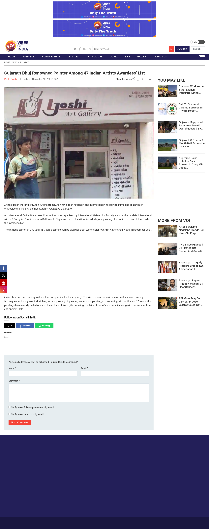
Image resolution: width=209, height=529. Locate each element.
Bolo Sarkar (96, 475)
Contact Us (40, 521)
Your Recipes (117, 475)
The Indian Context (16, 475)
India (30, 468)
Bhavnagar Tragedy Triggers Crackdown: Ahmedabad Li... (191, 266)
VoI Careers (179, 489)
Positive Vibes (13, 489)
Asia (61, 471)
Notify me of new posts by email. (27, 414)
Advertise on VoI (181, 468)
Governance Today (99, 468)
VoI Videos (162, 475)
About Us (27, 521)
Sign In (183, 48)
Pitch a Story (180, 479)
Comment (14, 381)
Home (7, 62)
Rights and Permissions (185, 493)
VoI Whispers (97, 471)
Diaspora (61, 464)
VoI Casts (162, 479)
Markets (31, 479)
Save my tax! (34, 482)
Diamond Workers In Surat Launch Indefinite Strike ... (191, 90)
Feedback (52, 521)
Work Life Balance (145, 493)
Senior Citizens (144, 486)
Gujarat (24, 62)
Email (84, 368)
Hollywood (83, 471)
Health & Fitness (145, 496)
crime (10, 482)
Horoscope (142, 468)
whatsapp (46, 325)
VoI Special (12, 486)
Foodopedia (114, 464)
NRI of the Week (67, 475)
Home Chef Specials (120, 468)
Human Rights (50, 464)
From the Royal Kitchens (123, 471)
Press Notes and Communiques (189, 471)
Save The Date (164, 468)
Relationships (143, 479)
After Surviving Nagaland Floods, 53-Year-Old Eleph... (192, 230)
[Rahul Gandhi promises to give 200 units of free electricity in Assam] (167, 231)
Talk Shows (162, 471)
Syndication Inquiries (183, 486)
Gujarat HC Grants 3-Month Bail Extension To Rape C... (192, 143)
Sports (140, 503)
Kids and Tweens (145, 500)
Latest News (13, 471)
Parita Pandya (11, 79)
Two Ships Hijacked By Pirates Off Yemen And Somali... (191, 248)
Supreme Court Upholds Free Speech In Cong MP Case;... (191, 162)
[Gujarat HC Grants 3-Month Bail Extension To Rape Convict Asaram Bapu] (167, 144)
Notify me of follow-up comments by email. (32, 407)
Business (29, 464)
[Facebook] (79, 49)
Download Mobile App (188, 522)
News (14, 62)
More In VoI (176, 464)
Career (16, 521)
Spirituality (142, 511)
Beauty (140, 507)
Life (137, 464)
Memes (160, 482)
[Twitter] (75, 49)
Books (81, 479)
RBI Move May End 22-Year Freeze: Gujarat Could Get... (191, 302)
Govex (91, 464)
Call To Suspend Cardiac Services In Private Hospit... (190, 107)
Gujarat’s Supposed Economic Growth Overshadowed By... (191, 125)
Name (12, 368)
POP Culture (81, 464)
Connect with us (188, 450)
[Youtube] (89, 49)
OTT (80, 475)
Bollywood (83, 468)
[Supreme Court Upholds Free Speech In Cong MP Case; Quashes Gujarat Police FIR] (167, 162)
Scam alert (179, 475)
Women (141, 471)
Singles (140, 489)
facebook (27, 325)
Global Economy (35, 475)
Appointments (97, 479)
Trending (11, 468)
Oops (176, 482)
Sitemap (80, 521)
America (63, 468)
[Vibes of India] (16, 45)
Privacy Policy (66, 521)
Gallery (157, 464)
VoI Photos (162, 486)
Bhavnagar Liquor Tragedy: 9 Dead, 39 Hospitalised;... (191, 284)
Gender (140, 475)
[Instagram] (84, 49)
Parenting (141, 482)
